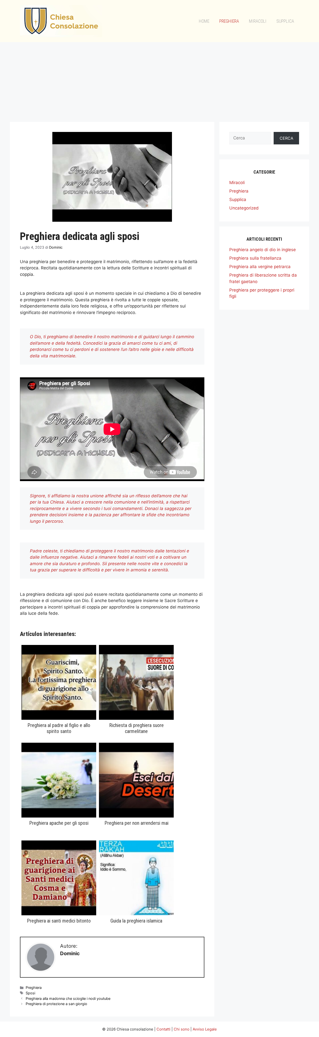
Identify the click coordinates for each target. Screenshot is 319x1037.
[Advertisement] (159, 79)
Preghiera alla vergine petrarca (260, 266)
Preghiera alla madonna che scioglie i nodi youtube (68, 998)
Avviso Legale (205, 1029)
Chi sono (181, 1029)
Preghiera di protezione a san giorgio (56, 1004)
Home (204, 21)
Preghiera (229, 21)
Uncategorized (244, 208)
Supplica (285, 21)
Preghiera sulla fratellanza (255, 258)
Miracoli (257, 21)
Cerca (286, 138)
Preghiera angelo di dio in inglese (262, 249)
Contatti (163, 1029)
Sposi (30, 993)
